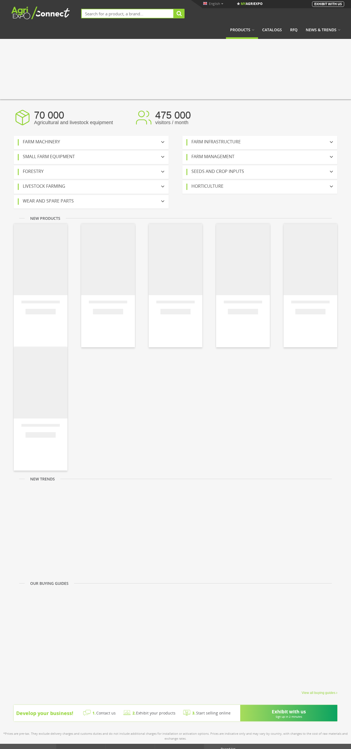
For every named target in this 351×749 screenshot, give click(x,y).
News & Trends (321, 29)
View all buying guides (318, 693)
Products (240, 29)
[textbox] (127, 13)
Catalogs (272, 29)
